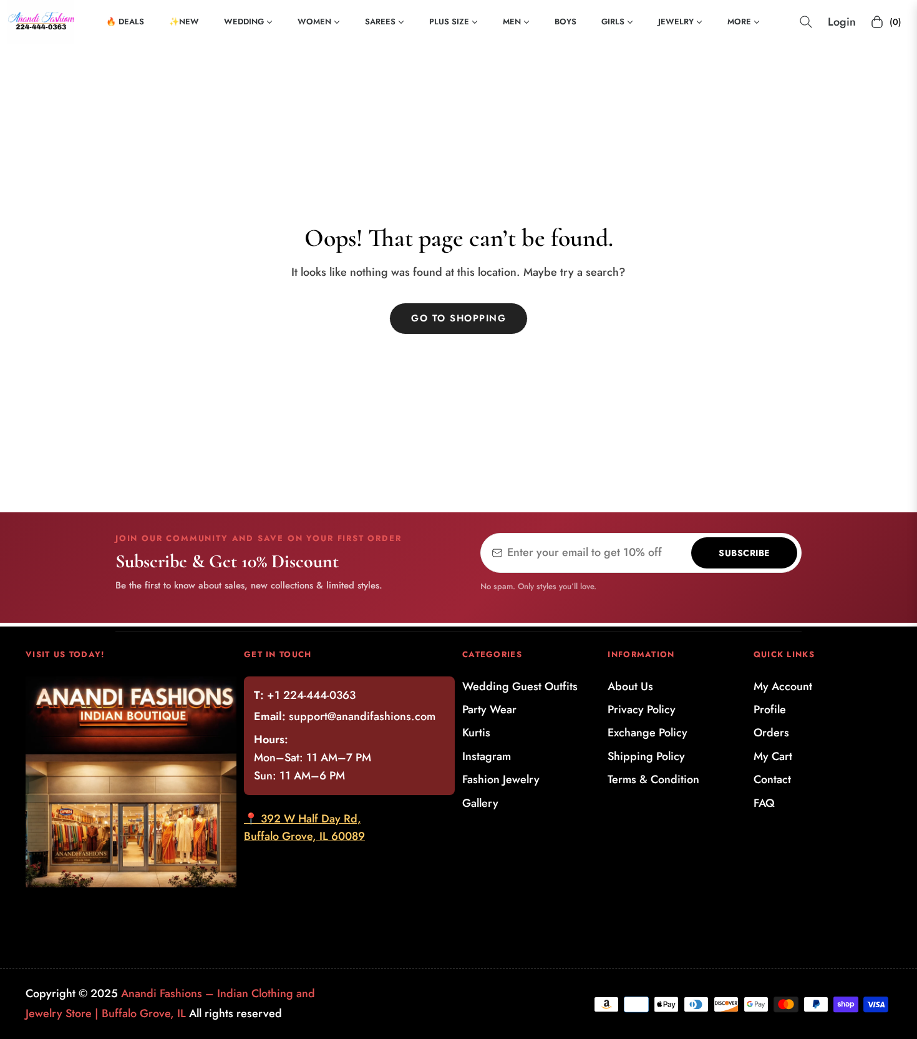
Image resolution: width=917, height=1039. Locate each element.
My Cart (773, 756)
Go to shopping (458, 318)
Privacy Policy (642, 709)
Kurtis (476, 732)
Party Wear (489, 709)
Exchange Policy (647, 732)
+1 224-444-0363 (311, 695)
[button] (806, 21)
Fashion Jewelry (501, 779)
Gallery (480, 803)
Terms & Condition (653, 779)
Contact (772, 779)
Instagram (486, 756)
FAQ (764, 803)
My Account (783, 686)
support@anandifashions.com (362, 716)
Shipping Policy (646, 756)
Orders (771, 732)
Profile (770, 709)
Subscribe (744, 553)
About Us (630, 686)
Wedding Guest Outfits (520, 686)
